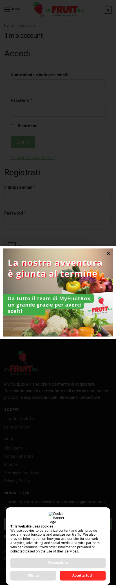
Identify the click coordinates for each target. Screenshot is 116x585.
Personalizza (58, 563)
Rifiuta (33, 575)
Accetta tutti (82, 575)
